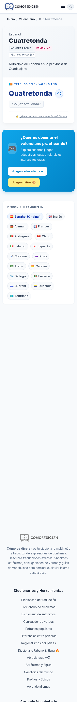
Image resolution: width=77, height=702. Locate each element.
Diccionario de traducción (38, 600)
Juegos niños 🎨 (24, 182)
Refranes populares (38, 629)
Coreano (21, 256)
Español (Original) (27, 216)
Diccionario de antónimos (38, 614)
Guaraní (20, 286)
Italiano (20, 246)
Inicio (11, 19)
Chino (46, 236)
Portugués (22, 236)
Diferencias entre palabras (38, 636)
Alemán (20, 226)
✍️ (41, 116)
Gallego (20, 276)
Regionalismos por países (38, 643)
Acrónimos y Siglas (39, 665)
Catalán (41, 266)
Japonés (44, 246)
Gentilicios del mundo (38, 672)
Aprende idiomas (38, 686)
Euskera (44, 276)
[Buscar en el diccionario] (70, 7)
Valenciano (27, 19)
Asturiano (21, 296)
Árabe (19, 266)
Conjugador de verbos (38, 622)
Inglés (57, 216)
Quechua (45, 286)
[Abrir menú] (63, 6)
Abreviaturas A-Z (38, 658)
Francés (44, 226)
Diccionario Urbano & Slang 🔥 (38, 650)
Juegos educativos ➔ (27, 171)
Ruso (43, 256)
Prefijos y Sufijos (38, 679)
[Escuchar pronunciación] (59, 93)
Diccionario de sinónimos (38, 607)
